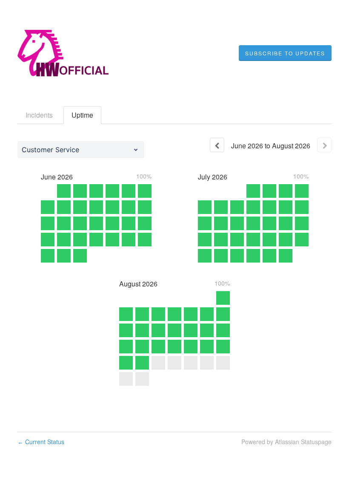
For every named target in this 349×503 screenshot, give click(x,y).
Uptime (82, 115)
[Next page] (324, 145)
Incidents (39, 115)
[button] (285, 53)
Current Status (40, 441)
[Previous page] (217, 145)
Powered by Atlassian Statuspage (286, 441)
